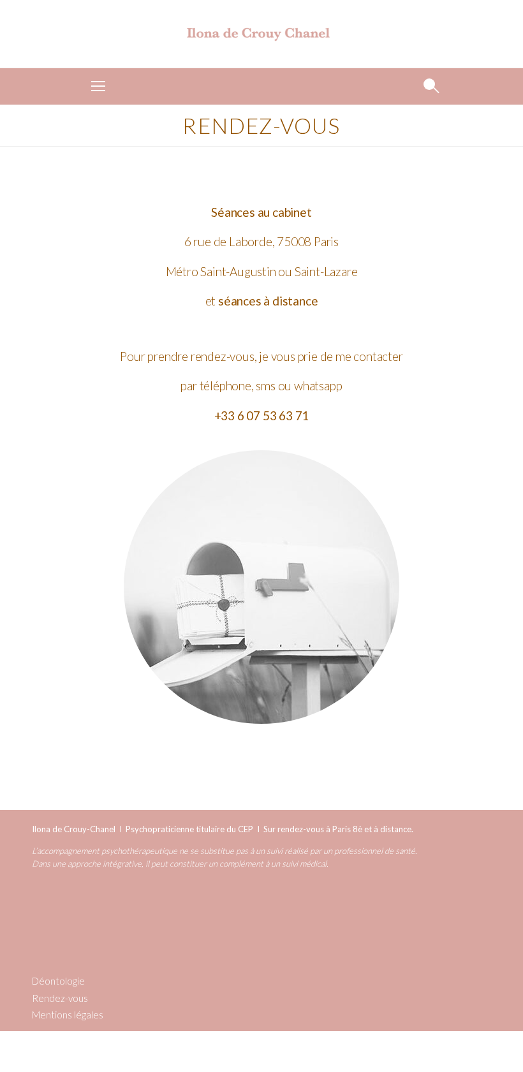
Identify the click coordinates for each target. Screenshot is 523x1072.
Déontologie (58, 981)
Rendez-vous (60, 998)
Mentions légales (67, 1014)
